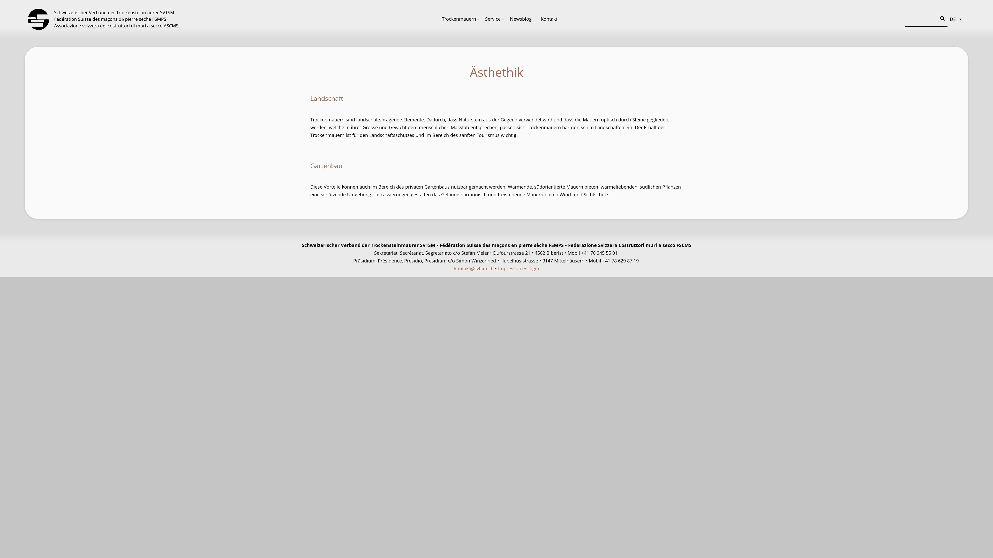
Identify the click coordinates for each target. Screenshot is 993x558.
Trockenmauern (459, 19)
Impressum (510, 268)
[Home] (103, 19)
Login (533, 268)
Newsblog (521, 19)
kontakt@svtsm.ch (474, 268)
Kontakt (549, 19)
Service (493, 19)
